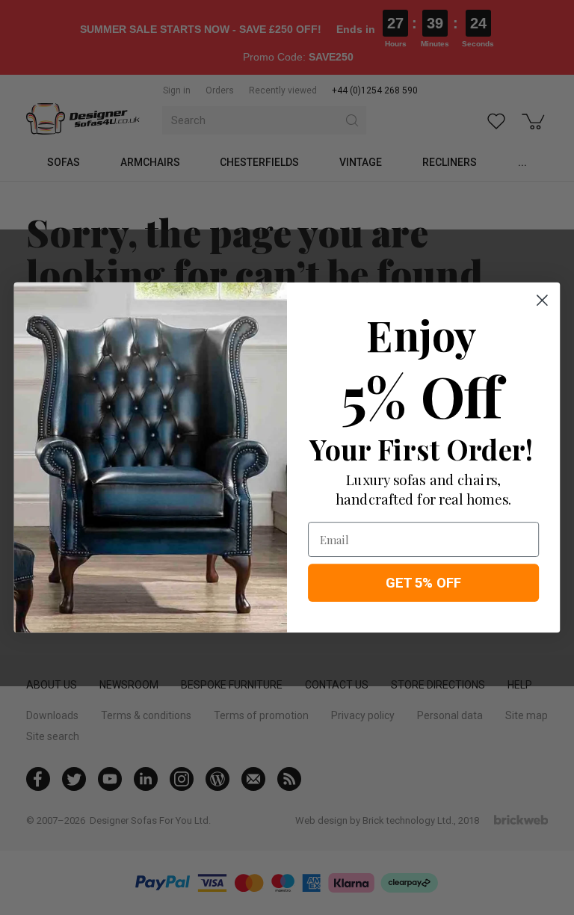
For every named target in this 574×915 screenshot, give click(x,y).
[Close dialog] (542, 300)
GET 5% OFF (424, 582)
